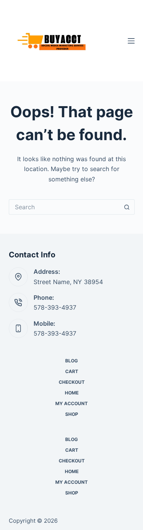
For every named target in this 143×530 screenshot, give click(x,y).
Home (72, 393)
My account (71, 403)
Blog (71, 361)
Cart (71, 371)
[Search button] (127, 207)
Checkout (72, 382)
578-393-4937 (55, 307)
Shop (71, 414)
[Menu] (131, 40)
